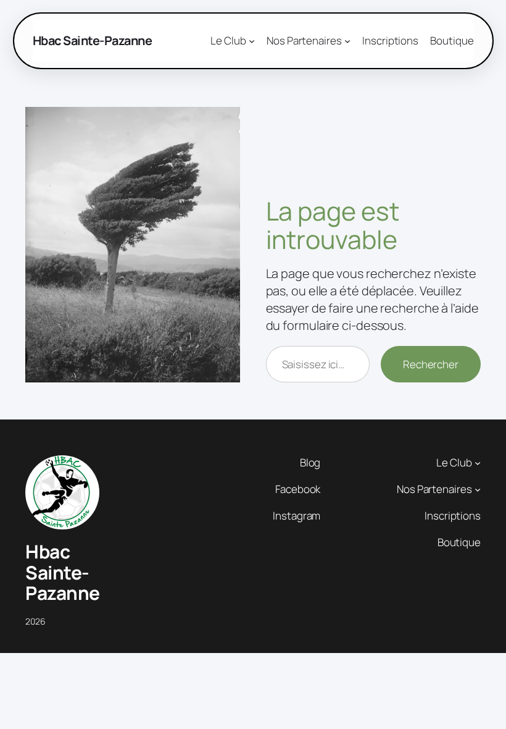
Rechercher (430, 364)
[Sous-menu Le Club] (478, 463)
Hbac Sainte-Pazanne (92, 40)
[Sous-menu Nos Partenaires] (478, 489)
